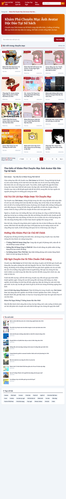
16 (56, 159)
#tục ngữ (29, 401)
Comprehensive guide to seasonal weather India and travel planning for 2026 (29, 353)
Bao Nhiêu (37, 3)
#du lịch (47, 401)
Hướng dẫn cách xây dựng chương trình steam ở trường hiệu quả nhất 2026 (29, 347)
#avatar (21, 395)
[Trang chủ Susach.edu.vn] (3, 3)
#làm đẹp (54, 398)
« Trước (21, 159)
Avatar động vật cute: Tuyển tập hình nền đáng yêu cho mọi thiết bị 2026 (54, 68)
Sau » (61, 159)
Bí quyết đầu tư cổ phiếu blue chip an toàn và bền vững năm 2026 (26, 340)
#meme (6, 395)
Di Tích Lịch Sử (17, 3)
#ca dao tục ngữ (20, 398)
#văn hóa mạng (20, 401)
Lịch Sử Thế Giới (9, 3)
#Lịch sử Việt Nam (8, 401)
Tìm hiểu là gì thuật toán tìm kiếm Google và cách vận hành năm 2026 (28, 327)
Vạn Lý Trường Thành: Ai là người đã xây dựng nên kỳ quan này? (26, 373)
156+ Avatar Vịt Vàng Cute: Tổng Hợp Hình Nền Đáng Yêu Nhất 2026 (32, 94)
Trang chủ (4, 12)
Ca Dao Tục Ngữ (29, 3)
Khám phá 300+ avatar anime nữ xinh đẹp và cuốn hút (54, 120)
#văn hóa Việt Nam (52, 395)
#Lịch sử (35, 395)
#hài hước (13, 395)
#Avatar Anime (38, 401)
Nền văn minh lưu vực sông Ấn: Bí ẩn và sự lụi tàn (22, 360)
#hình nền (40, 398)
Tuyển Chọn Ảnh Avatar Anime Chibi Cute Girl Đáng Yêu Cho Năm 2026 (10, 121)
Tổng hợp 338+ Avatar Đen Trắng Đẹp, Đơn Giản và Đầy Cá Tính (54, 147)
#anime (12, 398)
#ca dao (48, 398)
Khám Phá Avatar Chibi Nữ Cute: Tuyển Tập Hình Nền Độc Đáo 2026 (32, 121)
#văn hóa (28, 395)
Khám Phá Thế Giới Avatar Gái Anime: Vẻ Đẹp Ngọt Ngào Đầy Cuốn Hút (33, 68)
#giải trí (42, 395)
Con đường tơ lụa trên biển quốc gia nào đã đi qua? (22, 379)
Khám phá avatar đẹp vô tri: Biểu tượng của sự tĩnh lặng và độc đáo (32, 147)
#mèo (53, 401)
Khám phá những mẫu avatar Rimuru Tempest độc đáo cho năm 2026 (54, 94)
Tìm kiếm (59, 39)
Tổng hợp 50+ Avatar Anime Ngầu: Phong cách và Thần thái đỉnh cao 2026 (10, 94)
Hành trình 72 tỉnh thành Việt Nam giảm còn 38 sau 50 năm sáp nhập (27, 366)
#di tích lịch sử (31, 398)
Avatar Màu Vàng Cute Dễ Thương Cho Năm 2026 (10, 146)
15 (52, 159)
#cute (5, 398)
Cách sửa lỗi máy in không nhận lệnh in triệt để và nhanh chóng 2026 (27, 334)
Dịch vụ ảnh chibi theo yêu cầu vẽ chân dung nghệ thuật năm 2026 (26, 321)
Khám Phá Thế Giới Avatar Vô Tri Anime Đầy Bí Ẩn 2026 (11, 67)
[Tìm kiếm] (63, 3)
